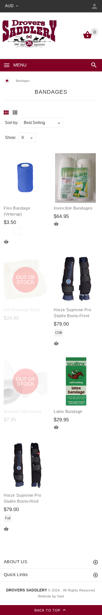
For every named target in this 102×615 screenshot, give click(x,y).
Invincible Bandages (73, 208)
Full (7, 518)
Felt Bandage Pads (22, 310)
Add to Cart (59, 223)
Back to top (48, 610)
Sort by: (11, 123)
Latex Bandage (68, 411)
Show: (10, 137)
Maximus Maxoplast (22, 411)
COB (58, 333)
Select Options (9, 241)
